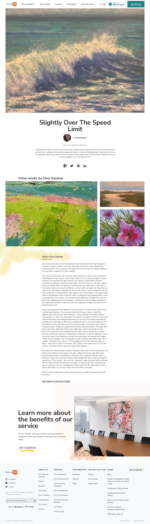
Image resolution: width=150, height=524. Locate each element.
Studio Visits (93, 483)
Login (104, 4)
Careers (41, 509)
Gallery (91, 474)
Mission (41, 481)
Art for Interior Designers (59, 484)
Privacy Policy (125, 521)
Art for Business (60, 474)
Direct (74, 483)
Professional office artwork (117, 488)
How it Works (43, 495)
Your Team (42, 504)
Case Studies (93, 479)
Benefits (41, 486)
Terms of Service (139, 521)
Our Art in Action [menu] (87, 4)
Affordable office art (115, 514)
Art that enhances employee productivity (116, 508)
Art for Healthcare (61, 490)
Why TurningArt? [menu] (28, 4)
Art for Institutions (61, 495)
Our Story (42, 490)
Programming (43, 500)
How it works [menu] (45, 4)
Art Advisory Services (43, 475)
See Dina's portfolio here (56, 381)
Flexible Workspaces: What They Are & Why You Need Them (118, 481)
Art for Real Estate (61, 479)
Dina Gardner (81, 137)
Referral (75, 479)
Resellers (76, 474)
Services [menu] (58, 4)
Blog (109, 474)
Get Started (136, 4)
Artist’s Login (59, 511)
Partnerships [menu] (71, 4)
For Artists (58, 507)
